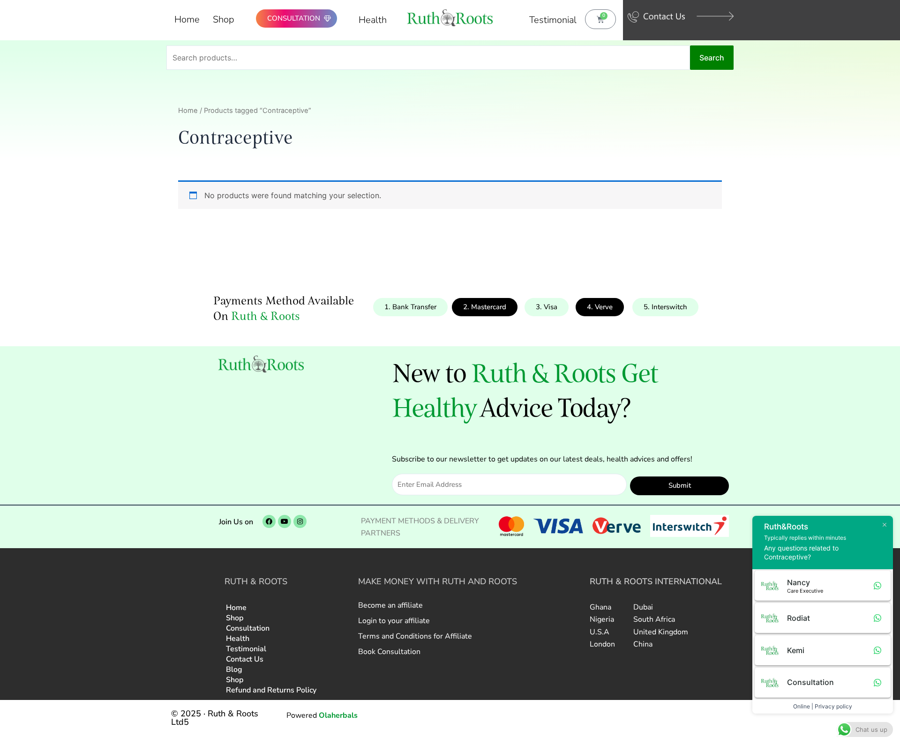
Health (373, 20)
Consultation (248, 628)
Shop (223, 19)
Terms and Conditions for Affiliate (415, 636)
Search (711, 57)
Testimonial (553, 20)
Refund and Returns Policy (271, 690)
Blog (234, 669)
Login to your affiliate (394, 621)
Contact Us (244, 659)
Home (187, 19)
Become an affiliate (390, 605)
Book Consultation (389, 652)
